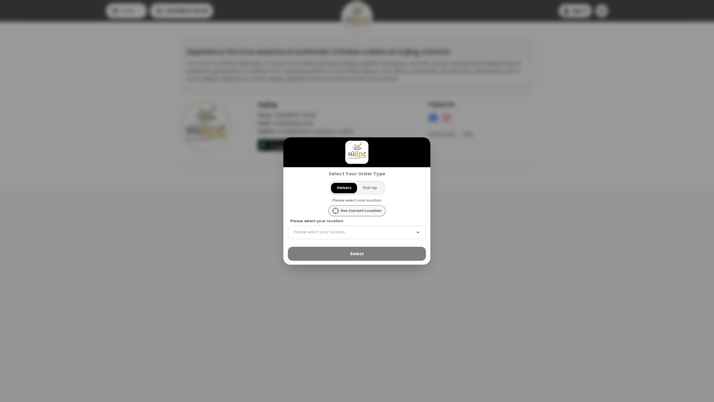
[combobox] (294, 232)
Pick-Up (370, 187)
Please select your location (316, 221)
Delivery (344, 187)
